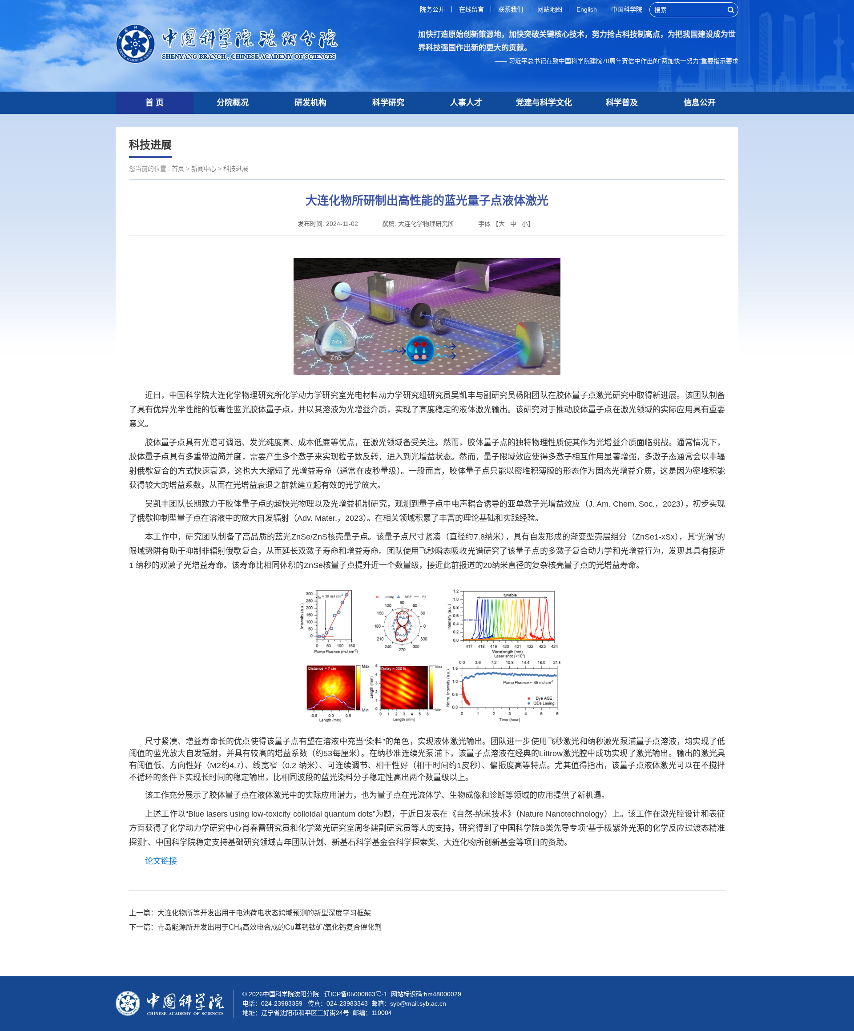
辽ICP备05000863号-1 (355, 994)
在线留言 (471, 9)
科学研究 (388, 102)
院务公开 (432, 9)
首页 (178, 168)
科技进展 (235, 168)
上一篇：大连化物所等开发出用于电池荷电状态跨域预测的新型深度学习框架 (250, 913)
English (586, 9)
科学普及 (622, 102)
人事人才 (466, 102)
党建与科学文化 (544, 102)
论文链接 (161, 861)
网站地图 (549, 9)
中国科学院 (626, 9)
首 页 (154, 102)
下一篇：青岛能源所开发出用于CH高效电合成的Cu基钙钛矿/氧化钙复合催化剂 (255, 927)
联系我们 (510, 9)
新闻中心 (203, 168)
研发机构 (310, 102)
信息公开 (700, 102)
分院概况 (233, 102)
